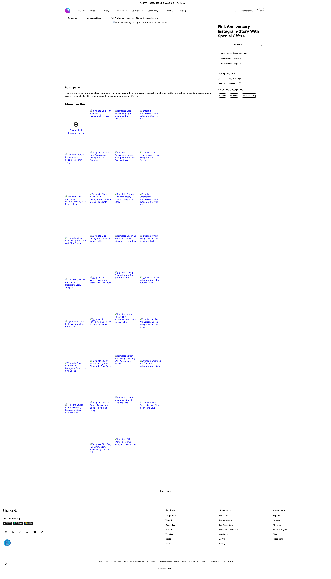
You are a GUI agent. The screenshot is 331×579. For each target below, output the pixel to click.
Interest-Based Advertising (169, 561)
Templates (170, 534)
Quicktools (223, 534)
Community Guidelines (190, 561)
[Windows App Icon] (28, 524)
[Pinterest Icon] (41, 531)
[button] (81, 11)
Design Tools (171, 525)
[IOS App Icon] (7, 524)
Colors (168, 539)
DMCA (204, 561)
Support (276, 515)
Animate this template (231, 58)
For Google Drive (226, 525)
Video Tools (170, 520)
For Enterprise (225, 515)
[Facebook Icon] (5, 531)
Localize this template (231, 63)
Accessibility (228, 561)
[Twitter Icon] (13, 531)
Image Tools (171, 515)
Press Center (278, 539)
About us (277, 525)
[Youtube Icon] (34, 531)
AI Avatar (223, 539)
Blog (275, 534)
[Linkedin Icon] (27, 531)
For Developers (225, 520)
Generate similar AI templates (234, 53)
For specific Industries (228, 529)
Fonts (168, 543)
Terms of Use (103, 561)
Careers (276, 520)
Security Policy (215, 561)
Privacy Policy (116, 561)
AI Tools (169, 529)
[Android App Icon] (18, 524)
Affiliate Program (280, 529)
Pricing (222, 543)
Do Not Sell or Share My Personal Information (140, 561)
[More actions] (108, 113)
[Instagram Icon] (20, 531)
